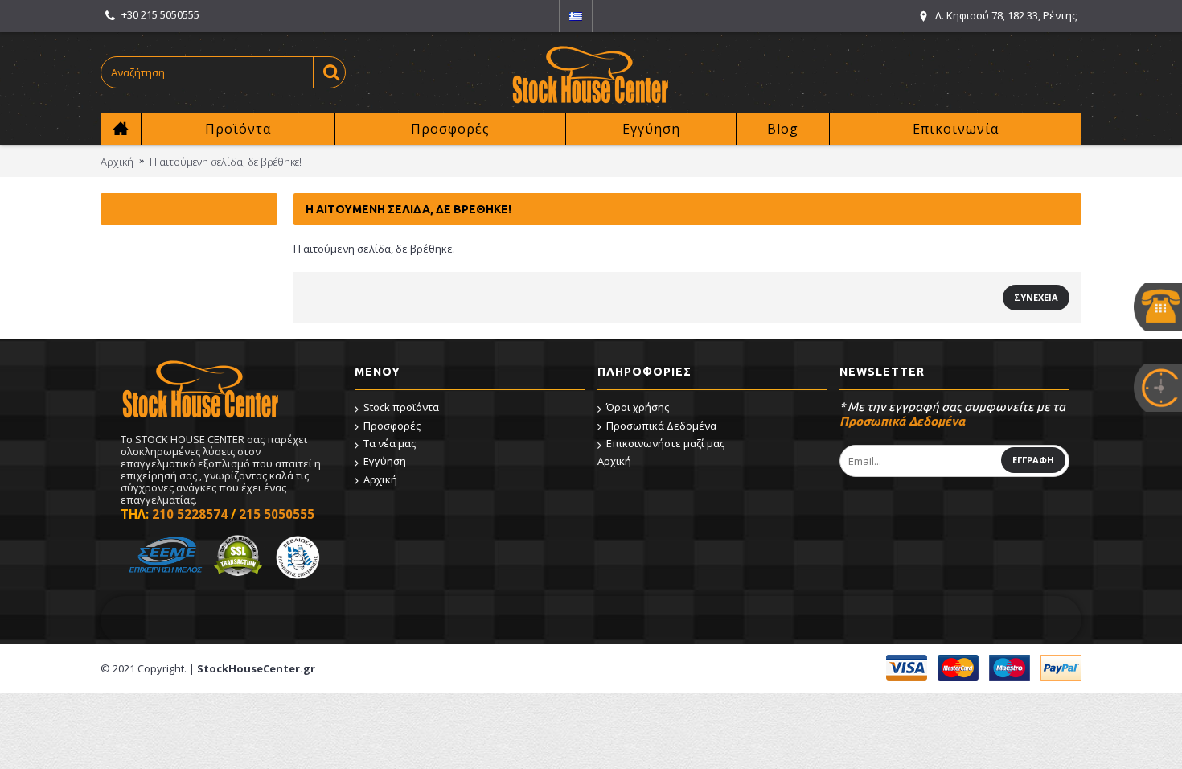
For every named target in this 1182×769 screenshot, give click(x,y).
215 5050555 (276, 514)
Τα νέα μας (389, 443)
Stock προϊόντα (401, 407)
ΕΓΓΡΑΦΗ (1033, 460)
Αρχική (117, 161)
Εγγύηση (384, 461)
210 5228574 (190, 514)
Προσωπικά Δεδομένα (661, 425)
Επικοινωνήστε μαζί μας (665, 443)
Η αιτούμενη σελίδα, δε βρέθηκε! (226, 161)
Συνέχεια (1036, 297)
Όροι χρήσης (637, 407)
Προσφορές (392, 425)
